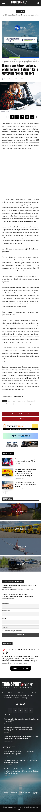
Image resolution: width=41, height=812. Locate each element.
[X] (17, 117)
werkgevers (30, 404)
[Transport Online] (20, 2)
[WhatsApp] (27, 117)
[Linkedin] (32, 117)
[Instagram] (15, 710)
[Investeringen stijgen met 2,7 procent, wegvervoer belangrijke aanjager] (7, 485)
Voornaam (5, 603)
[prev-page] (3, 492)
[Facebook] (12, 117)
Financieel (10, 60)
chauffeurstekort (8, 404)
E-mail (4, 618)
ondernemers (22, 401)
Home (4, 60)
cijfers (14, 401)
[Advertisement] (20, 173)
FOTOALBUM (7, 499)
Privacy (27, 793)
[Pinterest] (22, 117)
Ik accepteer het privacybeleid (12, 631)
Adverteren (13, 793)
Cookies (21, 793)
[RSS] (26, 710)
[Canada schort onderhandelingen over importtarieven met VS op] (7, 462)
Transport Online (18, 396)
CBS (9, 401)
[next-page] (6, 492)
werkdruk (31, 401)
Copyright (35, 793)
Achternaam (6, 611)
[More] (36, 117)
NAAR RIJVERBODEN (21, 668)
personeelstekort (20, 404)
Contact (5, 793)
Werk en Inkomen (19, 60)
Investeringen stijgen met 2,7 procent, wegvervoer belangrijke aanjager (25, 484)
